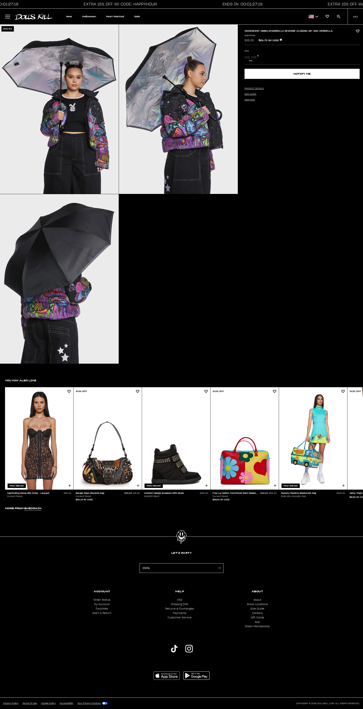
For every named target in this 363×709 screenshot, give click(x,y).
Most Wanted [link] (115, 16)
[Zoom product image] (59, 109)
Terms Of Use (29, 703)
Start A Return (101, 613)
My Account (102, 604)
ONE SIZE (251, 57)
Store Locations (257, 604)
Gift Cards (257, 617)
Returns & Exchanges (179, 608)
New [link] (69, 16)
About (257, 600)
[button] (119, 4)
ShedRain (250, 35)
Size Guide (257, 608)
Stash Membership (257, 626)
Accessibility (66, 703)
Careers (257, 613)
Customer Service (180, 617)
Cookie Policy (48, 703)
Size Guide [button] (250, 94)
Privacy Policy (10, 703)
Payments (179, 613)
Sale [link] (137, 16)
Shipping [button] (250, 100)
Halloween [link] (89, 16)
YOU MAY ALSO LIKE (20, 380)
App (257, 622)
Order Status (101, 600)
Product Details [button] (254, 88)
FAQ (179, 600)
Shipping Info (179, 604)
